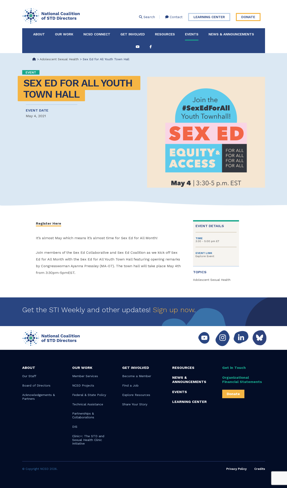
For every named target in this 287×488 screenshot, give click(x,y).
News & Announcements (231, 34)
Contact (176, 17)
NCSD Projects (83, 385)
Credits (259, 469)
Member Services (85, 376)
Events (191, 34)
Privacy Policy (236, 469)
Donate (248, 17)
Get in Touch (234, 367)
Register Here (48, 223)
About (39, 34)
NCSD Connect (96, 34)
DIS (74, 426)
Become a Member (136, 376)
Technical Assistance (87, 404)
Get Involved (132, 34)
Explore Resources (136, 395)
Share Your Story (134, 404)
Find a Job (130, 385)
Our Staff (29, 376)
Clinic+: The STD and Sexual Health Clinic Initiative (88, 439)
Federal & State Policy (89, 395)
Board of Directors (36, 385)
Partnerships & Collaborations (83, 415)
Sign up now (173, 309)
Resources (165, 34)
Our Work (64, 34)
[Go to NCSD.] (34, 59)
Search (148, 17)
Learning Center (209, 17)
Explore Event (205, 256)
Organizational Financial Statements (242, 379)
